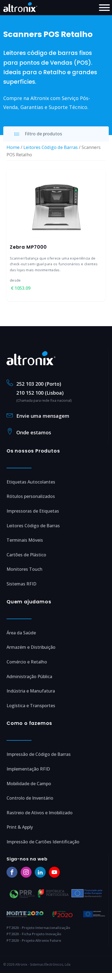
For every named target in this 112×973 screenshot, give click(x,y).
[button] (56, 134)
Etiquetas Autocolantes (31, 482)
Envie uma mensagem (42, 416)
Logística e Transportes (31, 706)
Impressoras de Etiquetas (33, 511)
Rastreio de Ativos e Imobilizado (40, 813)
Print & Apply (20, 827)
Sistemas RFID (21, 584)
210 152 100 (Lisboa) (40, 392)
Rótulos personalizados (31, 496)
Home (13, 147)
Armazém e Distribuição (31, 647)
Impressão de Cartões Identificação (43, 842)
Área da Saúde (21, 633)
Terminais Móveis (25, 540)
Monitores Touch (24, 569)
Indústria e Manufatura (31, 691)
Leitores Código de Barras (50, 147)
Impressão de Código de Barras (39, 754)
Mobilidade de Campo (29, 784)
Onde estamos (33, 432)
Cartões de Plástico (26, 555)
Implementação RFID (28, 769)
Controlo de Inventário (30, 798)
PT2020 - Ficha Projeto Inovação (34, 933)
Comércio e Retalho (27, 662)
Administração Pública (29, 676)
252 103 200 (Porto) (38, 384)
